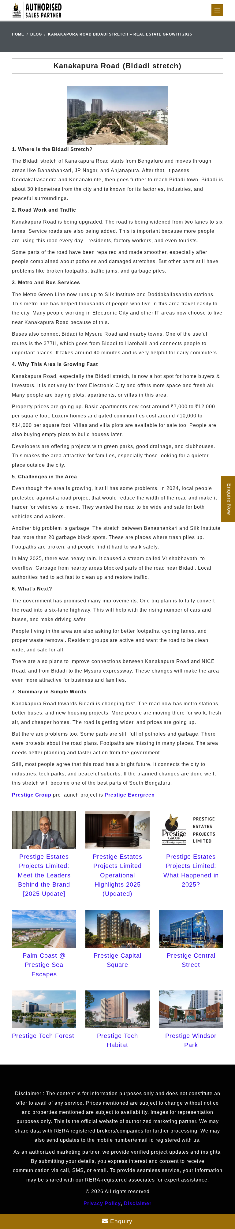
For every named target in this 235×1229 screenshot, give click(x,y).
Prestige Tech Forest (43, 1035)
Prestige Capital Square (117, 960)
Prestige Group (31, 794)
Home (18, 34)
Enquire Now (229, 499)
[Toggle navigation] (217, 10)
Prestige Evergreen (130, 794)
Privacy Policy (102, 1203)
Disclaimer (137, 1203)
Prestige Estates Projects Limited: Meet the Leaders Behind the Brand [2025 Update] (44, 875)
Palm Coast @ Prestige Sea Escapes (44, 965)
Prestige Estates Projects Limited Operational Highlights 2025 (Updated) (117, 875)
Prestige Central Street (191, 960)
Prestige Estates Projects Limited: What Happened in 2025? (191, 870)
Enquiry (120, 1221)
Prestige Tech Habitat (117, 1040)
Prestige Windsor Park (191, 1040)
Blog (36, 34)
